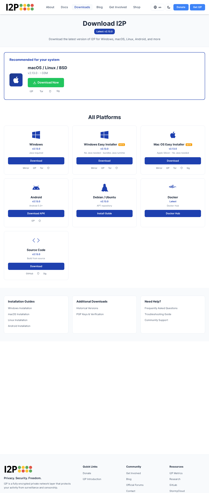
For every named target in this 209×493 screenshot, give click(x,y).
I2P (31, 91)
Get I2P (197, 7)
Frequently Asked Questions (161, 308)
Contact (130, 491)
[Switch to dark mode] (169, 7)
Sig (58, 91)
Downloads (82, 7)
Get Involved (118, 7)
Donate (181, 7)
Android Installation (19, 325)
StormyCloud (177, 491)
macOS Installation (18, 314)
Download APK (36, 213)
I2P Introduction (92, 479)
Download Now (48, 82)
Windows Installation (20, 308)
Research (174, 479)
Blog (99, 7)
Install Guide (104, 213)
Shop (136, 7)
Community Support (156, 320)
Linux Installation (17, 320)
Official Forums (135, 484)
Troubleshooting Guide (158, 314)
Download (36, 160)
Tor (41, 91)
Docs (64, 7)
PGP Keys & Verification (90, 314)
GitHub (29, 273)
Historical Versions (87, 308)
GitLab (173, 484)
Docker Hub (173, 213)
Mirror (26, 168)
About (50, 7)
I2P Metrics (176, 473)
